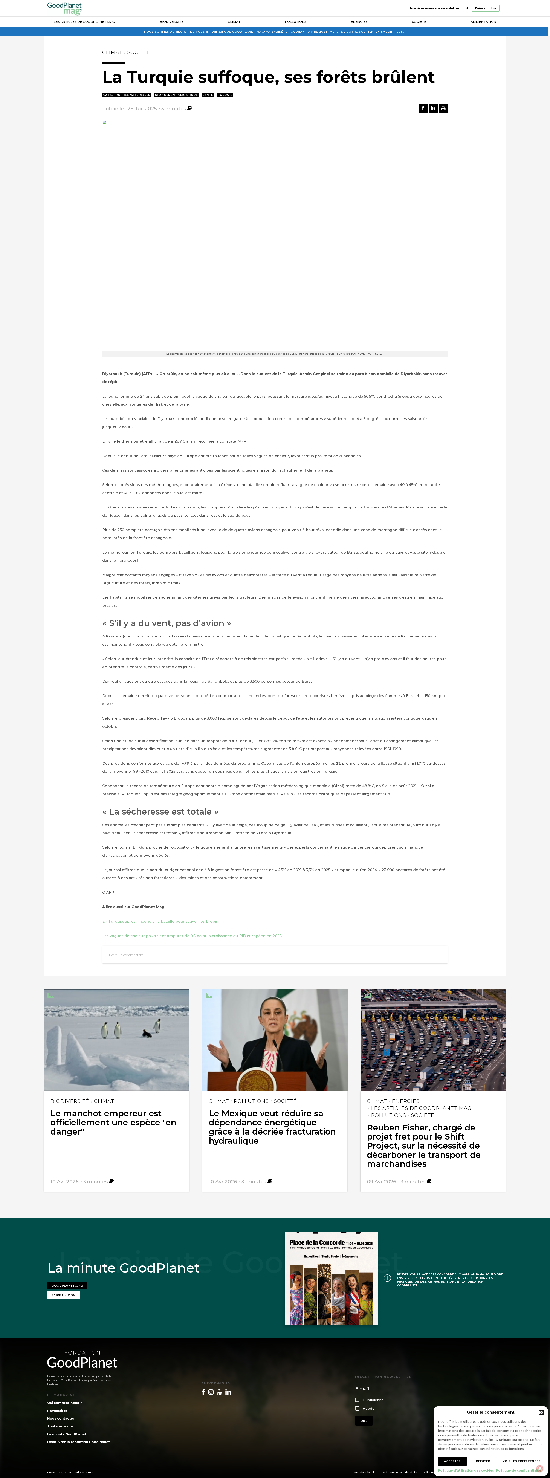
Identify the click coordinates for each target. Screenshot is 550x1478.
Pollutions (295, 22)
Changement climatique (176, 94)
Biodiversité (171, 22)
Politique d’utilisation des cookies (466, 1470)
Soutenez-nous (60, 1426)
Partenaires (57, 1411)
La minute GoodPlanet (66, 1434)
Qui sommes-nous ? (64, 1403)
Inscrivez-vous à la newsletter (434, 8)
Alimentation (483, 22)
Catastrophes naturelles (126, 94)
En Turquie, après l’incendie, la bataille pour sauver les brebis (160, 921)
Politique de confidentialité (518, 1470)
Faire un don (485, 8)
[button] (541, 1412)
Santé (208, 94)
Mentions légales (365, 1472)
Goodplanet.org (67, 1285)
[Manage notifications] (539, 1468)
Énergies (359, 22)
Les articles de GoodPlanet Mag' (422, 1108)
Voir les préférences (521, 1461)
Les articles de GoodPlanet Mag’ (84, 22)
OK (363, 1421)
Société (419, 22)
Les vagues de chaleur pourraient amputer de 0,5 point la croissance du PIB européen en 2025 (192, 936)
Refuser (483, 1461)
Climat (234, 22)
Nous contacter (60, 1418)
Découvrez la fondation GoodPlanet (78, 1442)
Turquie (225, 94)
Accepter (452, 1461)
